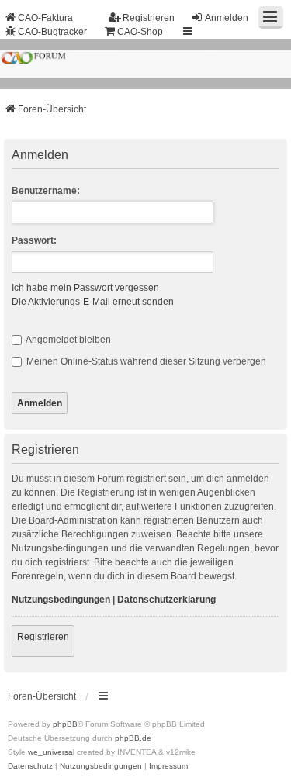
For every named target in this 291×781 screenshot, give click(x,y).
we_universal (51, 752)
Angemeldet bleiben (67, 339)
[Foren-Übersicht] (145, 64)
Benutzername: (46, 190)
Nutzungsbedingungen (61, 599)
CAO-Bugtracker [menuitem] (52, 31)
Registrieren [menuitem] (149, 17)
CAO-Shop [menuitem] (140, 31)
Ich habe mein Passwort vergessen (85, 287)
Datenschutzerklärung (166, 599)
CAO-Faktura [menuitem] (45, 17)
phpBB (65, 724)
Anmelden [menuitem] (226, 17)
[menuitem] (30, 766)
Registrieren (43, 636)
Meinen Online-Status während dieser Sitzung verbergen (145, 361)
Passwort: (34, 240)
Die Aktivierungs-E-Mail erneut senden (93, 301)
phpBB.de (133, 738)
